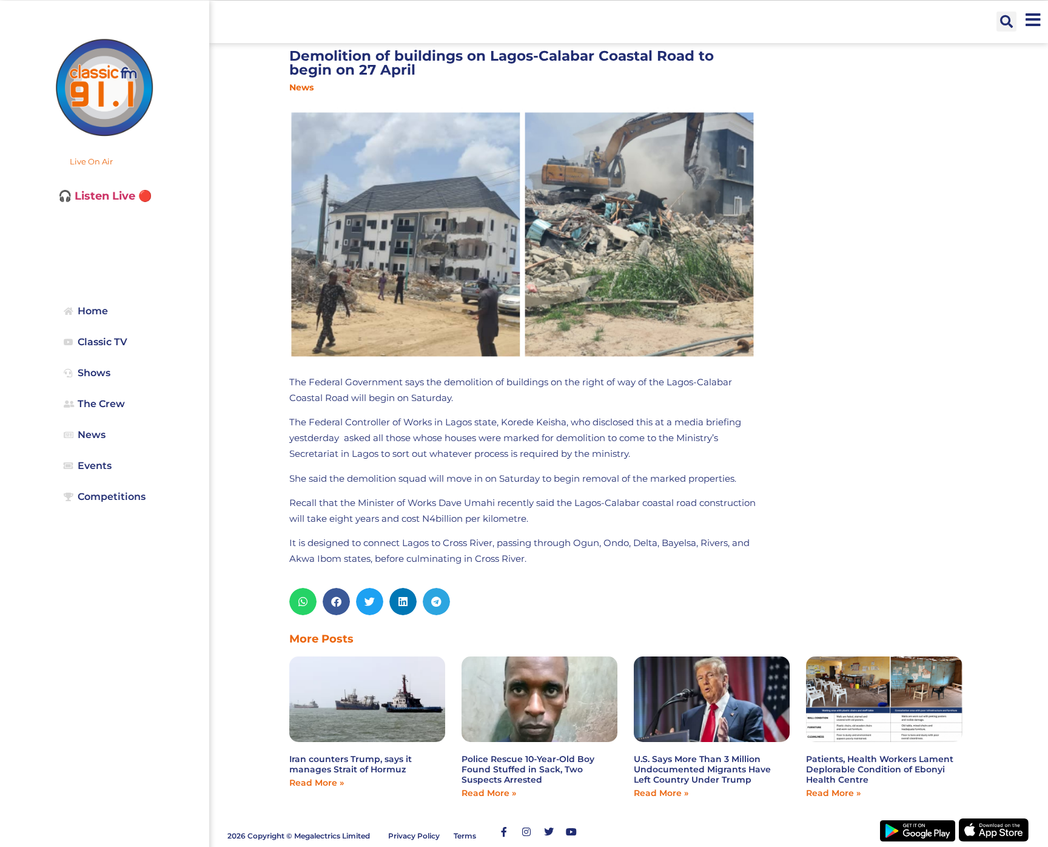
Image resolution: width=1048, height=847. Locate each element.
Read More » (316, 782)
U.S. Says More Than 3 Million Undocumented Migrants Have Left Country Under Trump (702, 769)
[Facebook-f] (504, 832)
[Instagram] (526, 832)
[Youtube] (571, 832)
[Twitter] (549, 832)
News (301, 87)
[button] (1006, 22)
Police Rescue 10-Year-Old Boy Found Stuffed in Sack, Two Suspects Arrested (528, 769)
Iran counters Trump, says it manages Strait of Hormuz (350, 764)
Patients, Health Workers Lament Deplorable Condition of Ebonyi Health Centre (879, 769)
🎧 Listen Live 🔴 (105, 196)
